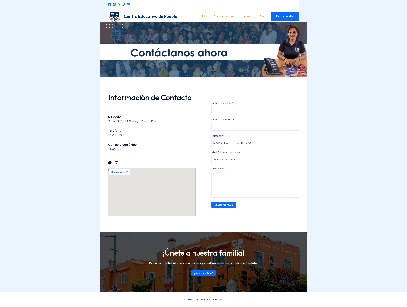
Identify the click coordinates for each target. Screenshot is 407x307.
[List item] (110, 163)
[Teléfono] (123, 4)
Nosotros (249, 16)
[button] (236, 16)
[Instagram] (114, 4)
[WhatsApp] (119, 4)
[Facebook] (109, 4)
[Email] (128, 4)
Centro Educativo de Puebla (150, 16)
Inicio (205, 16)
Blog (262, 16)
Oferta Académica (224, 16)
